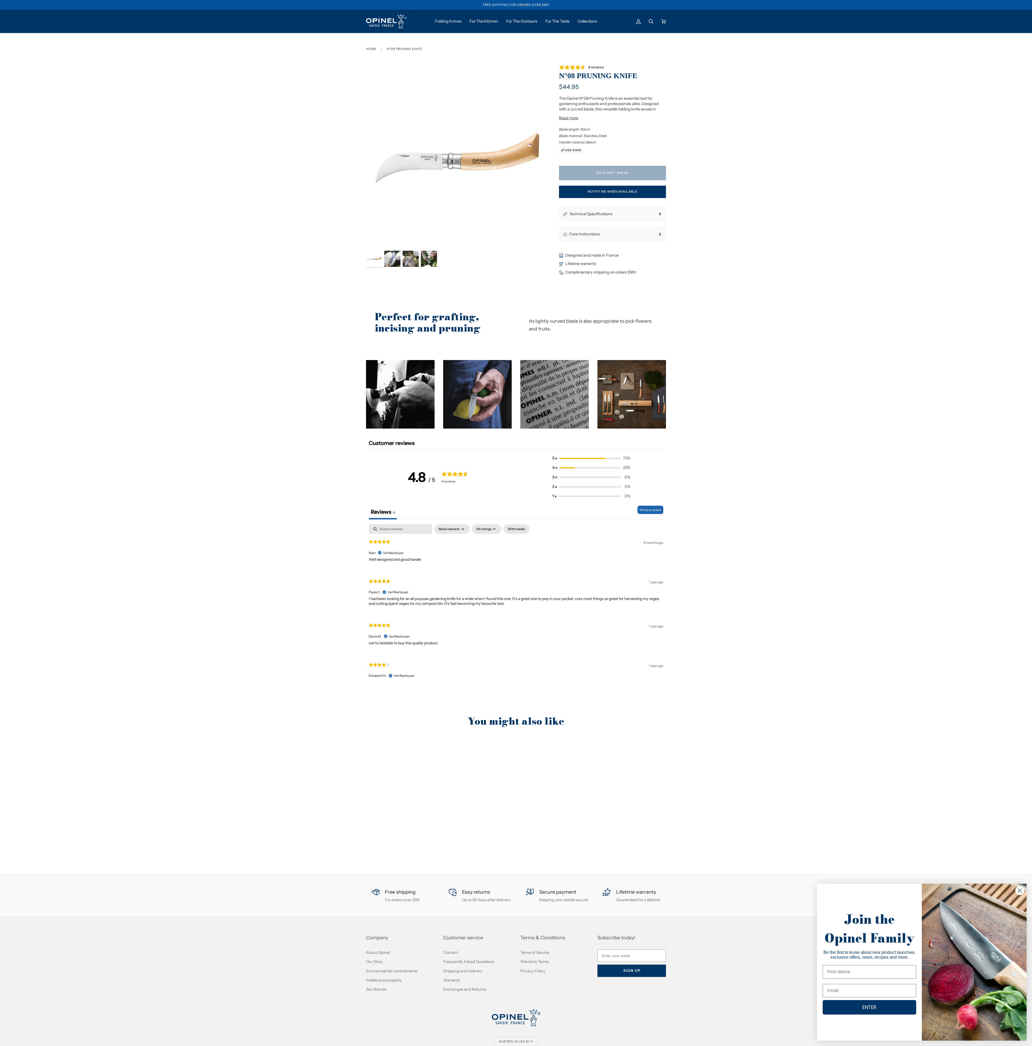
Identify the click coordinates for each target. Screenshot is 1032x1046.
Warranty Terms (534, 961)
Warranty (451, 980)
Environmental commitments (392, 971)
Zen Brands (376, 989)
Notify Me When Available (612, 191)
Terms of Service (534, 952)
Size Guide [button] (572, 150)
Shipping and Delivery (462, 971)
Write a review (650, 510)
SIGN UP (631, 970)
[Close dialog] (1019, 890)
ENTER (869, 1007)
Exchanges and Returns (464, 989)
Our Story (374, 961)
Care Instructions (584, 234)
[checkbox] (516, 529)
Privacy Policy (532, 971)
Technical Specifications (590, 213)
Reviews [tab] (383, 512)
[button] (400, 394)
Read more (568, 118)
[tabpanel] (516, 605)
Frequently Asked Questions (468, 961)
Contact (450, 952)
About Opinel (378, 952)
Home (371, 49)
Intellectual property (384, 980)
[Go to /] (386, 21)
